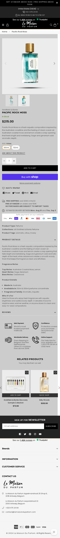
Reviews (6, 312)
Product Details (11, 239)
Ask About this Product (13, 153)
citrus (27, 233)
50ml (15, 147)
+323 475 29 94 (48, 344)
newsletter (30, 420)
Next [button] (54, 63)
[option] (30, 66)
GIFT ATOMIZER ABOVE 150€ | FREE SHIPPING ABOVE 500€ (30, 3)
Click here (45, 346)
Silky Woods (44, 400)
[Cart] (55, 24)
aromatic (20, 233)
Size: (7, 143)
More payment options (30, 183)
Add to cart (15, 395)
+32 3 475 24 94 (31, 12)
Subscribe (51, 426)
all (15, 229)
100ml (6, 147)
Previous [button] (5, 63)
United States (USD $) (27, 9)
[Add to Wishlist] (27, 372)
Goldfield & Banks (10, 109)
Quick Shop (44, 395)
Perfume (19, 226)
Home (4, 31)
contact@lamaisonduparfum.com (21, 512)
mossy (33, 233)
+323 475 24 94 (12, 508)
